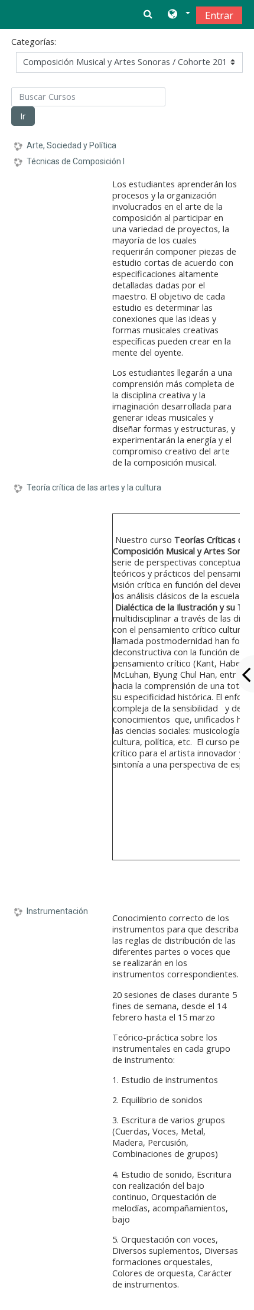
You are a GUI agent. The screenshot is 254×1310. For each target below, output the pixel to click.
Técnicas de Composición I (76, 161)
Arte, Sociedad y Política (71, 145)
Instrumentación (57, 911)
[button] (178, 14)
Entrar (219, 15)
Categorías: (33, 41)
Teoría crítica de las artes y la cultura (94, 487)
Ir (22, 116)
